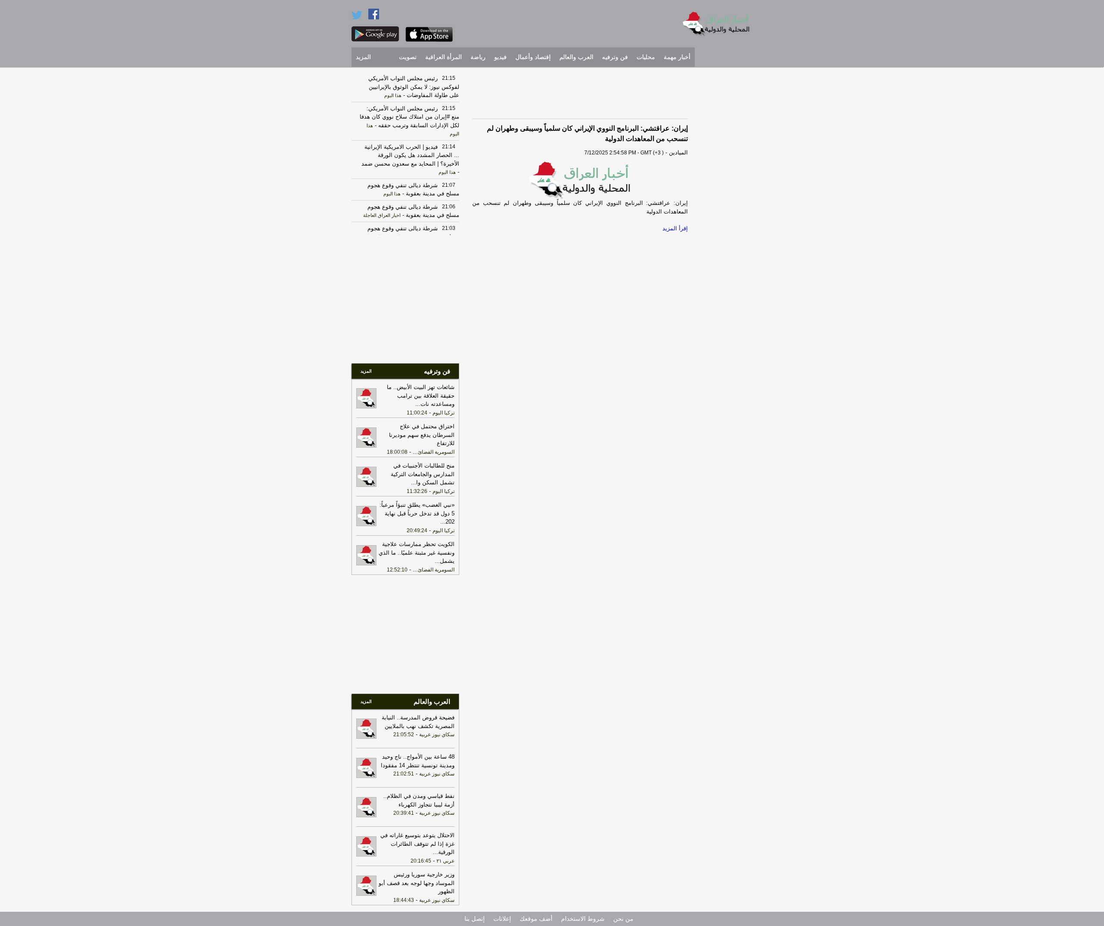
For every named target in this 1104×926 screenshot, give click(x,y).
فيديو (500, 57)
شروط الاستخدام (583, 918)
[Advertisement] (727, 200)
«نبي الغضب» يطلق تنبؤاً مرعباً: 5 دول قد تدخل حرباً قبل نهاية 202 (417, 513)
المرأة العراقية (443, 57)
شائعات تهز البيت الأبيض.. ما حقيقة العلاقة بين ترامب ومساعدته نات (421, 395)
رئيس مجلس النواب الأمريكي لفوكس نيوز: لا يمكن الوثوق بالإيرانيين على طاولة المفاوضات (413, 86)
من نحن (623, 918)
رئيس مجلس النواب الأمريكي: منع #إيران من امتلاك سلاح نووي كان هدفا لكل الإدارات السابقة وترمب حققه (409, 117)
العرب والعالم (576, 57)
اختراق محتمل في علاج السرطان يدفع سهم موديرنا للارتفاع (422, 434)
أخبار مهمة (677, 57)
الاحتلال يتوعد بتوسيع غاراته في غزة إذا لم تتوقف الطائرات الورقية (417, 843)
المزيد (363, 57)
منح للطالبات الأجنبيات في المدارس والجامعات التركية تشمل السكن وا (423, 474)
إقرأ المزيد (675, 228)
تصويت (408, 57)
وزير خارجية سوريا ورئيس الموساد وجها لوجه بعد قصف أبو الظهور (417, 883)
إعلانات (502, 918)
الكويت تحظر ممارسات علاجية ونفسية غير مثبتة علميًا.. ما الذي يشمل (417, 552)
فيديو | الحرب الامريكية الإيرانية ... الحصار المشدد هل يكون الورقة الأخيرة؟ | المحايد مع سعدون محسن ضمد (410, 155)
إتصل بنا (474, 918)
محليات (646, 57)
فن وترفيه (615, 57)
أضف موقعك (536, 918)
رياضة (478, 57)
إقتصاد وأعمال (533, 57)
